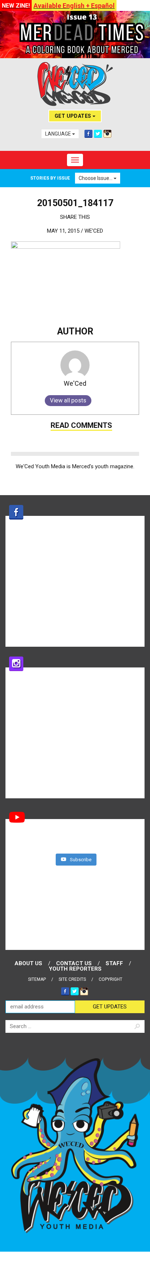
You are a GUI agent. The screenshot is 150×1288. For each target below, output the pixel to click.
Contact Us (74, 963)
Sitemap (37, 979)
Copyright (110, 979)
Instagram (107, 133)
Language (58, 134)
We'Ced (93, 231)
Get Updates (73, 116)
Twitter (98, 133)
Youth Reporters (75, 969)
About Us (28, 963)
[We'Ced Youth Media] (75, 84)
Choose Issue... (96, 178)
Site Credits (72, 979)
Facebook (88, 133)
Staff (114, 963)
